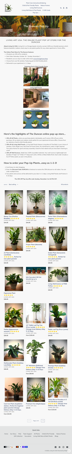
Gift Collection (18, 436)
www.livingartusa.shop (40, 59)
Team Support (27, 434)
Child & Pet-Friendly (48, 434)
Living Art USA (53, 450)
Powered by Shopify (63, 450)
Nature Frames (61, 434)
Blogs (56, 436)
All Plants (37, 434)
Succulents (28, 436)
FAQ (19, 434)
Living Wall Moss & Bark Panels (43, 436)
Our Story (13, 434)
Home (6, 434)
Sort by (5, 184)
